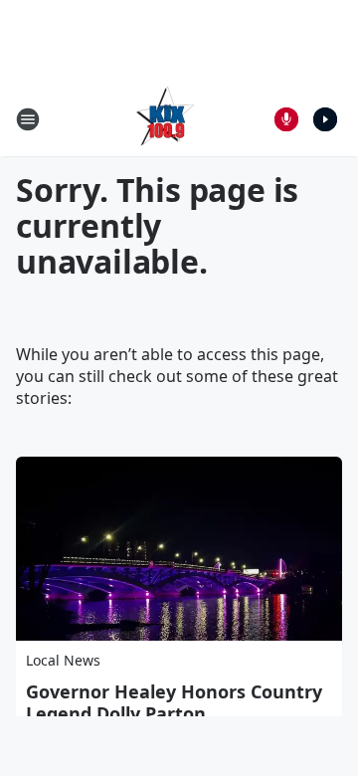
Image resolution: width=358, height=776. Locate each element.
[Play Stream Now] (325, 119)
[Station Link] (165, 119)
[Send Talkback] (286, 119)
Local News (63, 660)
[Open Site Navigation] (28, 119)
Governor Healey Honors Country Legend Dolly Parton (174, 702)
